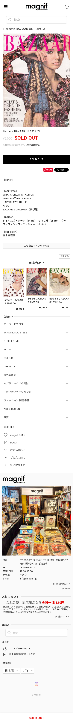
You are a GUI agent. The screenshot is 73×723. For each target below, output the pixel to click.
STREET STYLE (12, 341)
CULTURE (9, 358)
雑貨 (6, 417)
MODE (7, 349)
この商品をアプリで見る (36, 246)
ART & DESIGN (12, 408)
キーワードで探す (14, 324)
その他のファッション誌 (17, 392)
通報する (64, 256)
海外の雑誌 (10, 375)
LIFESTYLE (10, 366)
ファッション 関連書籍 (16, 400)
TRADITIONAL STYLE (15, 332)
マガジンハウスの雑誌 (16, 383)
